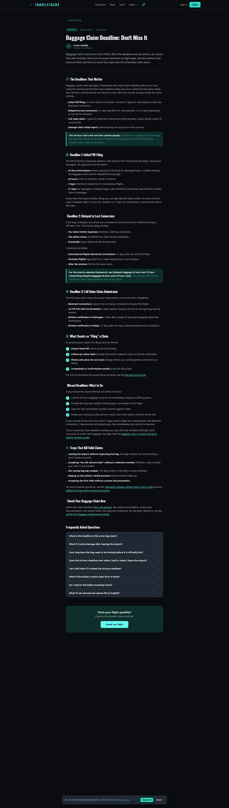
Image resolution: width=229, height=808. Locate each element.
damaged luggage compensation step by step (129, 486)
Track (122, 4)
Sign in (184, 4)
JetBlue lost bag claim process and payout (88, 490)
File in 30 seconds (102, 507)
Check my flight (114, 624)
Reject (159, 799)
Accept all (146, 799)
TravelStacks (47, 4)
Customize (125, 800)
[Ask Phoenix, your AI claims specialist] (143, 4)
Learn (132, 4)
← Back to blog (73, 20)
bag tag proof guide (135, 374)
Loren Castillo (80, 45)
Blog (112, 4)
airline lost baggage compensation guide (87, 514)
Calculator (100, 4)
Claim (195, 4)
